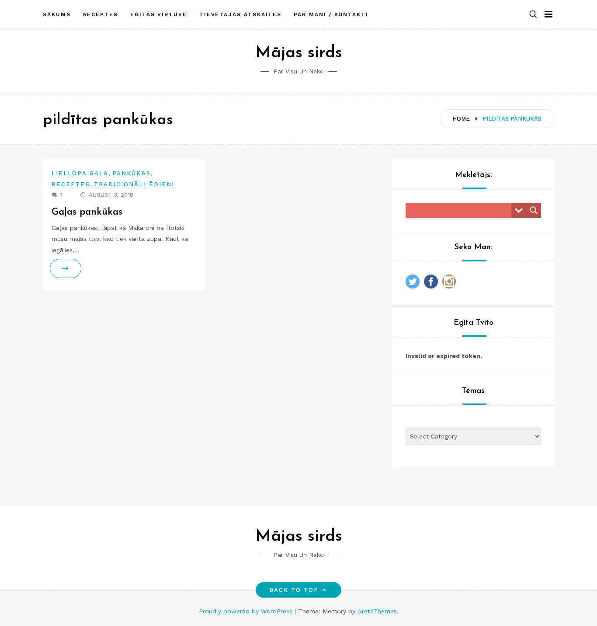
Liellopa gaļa (80, 173)
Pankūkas (131, 173)
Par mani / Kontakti (331, 14)
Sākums (57, 14)
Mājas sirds (298, 53)
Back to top (294, 590)
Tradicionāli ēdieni (134, 184)
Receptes (100, 14)
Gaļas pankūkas (87, 212)
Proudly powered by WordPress (247, 611)
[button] (533, 14)
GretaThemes (377, 611)
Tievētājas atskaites (240, 14)
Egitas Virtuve (158, 14)
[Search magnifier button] (533, 210)
